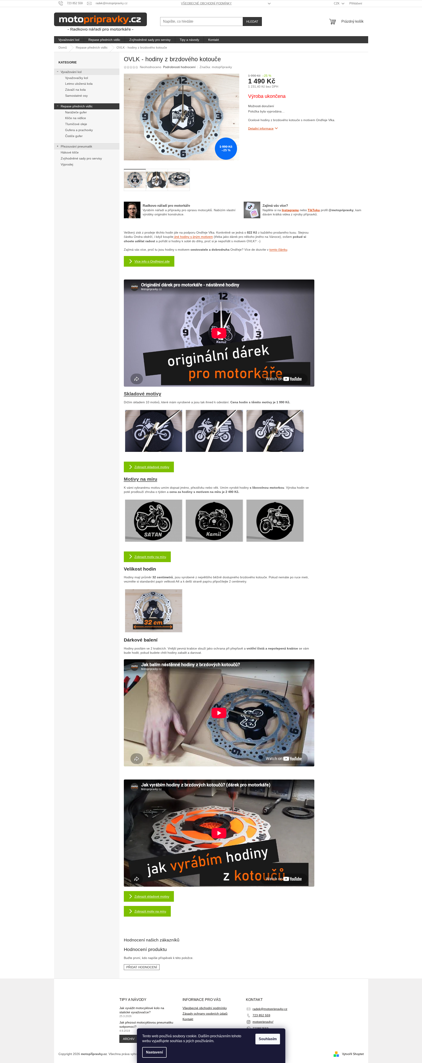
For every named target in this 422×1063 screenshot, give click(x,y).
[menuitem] (69, 39)
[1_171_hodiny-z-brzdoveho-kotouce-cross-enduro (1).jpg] (153, 431)
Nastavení (154, 1052)
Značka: (216, 67)
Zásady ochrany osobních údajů (205, 1013)
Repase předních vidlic (77, 106)
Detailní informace (261, 128)
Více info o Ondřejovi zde (152, 261)
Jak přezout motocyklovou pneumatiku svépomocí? (146, 1024)
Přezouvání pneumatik (76, 146)
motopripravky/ (263, 1022)
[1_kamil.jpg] (214, 521)
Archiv (128, 1039)
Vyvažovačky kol (76, 78)
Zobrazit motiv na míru (150, 557)
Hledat (252, 21)
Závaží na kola (75, 89)
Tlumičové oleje (76, 124)
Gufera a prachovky (79, 130)
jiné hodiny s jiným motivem (193, 236)
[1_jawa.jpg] (275, 521)
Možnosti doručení (261, 106)
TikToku (314, 210)
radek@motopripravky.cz (270, 1009)
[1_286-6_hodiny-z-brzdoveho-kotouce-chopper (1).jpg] (275, 431)
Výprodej (67, 164)
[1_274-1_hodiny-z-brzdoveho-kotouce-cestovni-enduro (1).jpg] (214, 431)
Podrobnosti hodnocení (179, 67)
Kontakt (188, 1019)
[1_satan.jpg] (153, 521)
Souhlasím (268, 1039)
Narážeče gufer (76, 112)
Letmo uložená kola (79, 83)
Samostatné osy (76, 95)
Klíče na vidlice (75, 118)
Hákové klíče (70, 152)
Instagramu (290, 210)
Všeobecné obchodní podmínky (206, 3)
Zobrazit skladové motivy (151, 467)
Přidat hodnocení (141, 967)
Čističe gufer (74, 136)
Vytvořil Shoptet (353, 1053)
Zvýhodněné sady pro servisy (81, 158)
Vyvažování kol (71, 72)
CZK (337, 3)
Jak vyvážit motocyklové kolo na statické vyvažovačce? (141, 1010)
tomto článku (278, 249)
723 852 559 (261, 1015)
